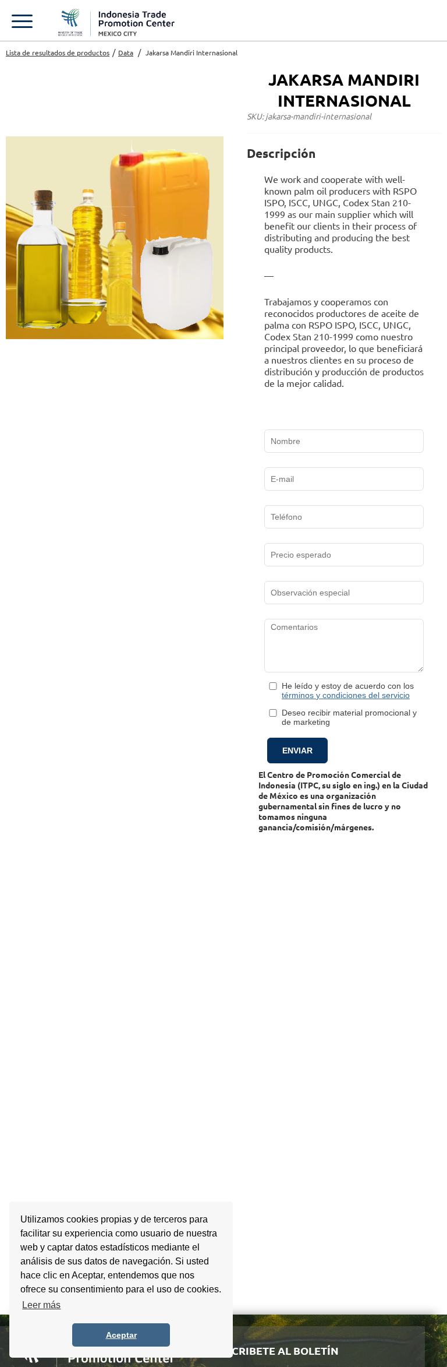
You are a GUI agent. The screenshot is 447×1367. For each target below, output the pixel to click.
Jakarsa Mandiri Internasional (191, 52)
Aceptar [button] (121, 1335)
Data (125, 52)
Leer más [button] (41, 1305)
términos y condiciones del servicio (346, 695)
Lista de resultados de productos (57, 52)
